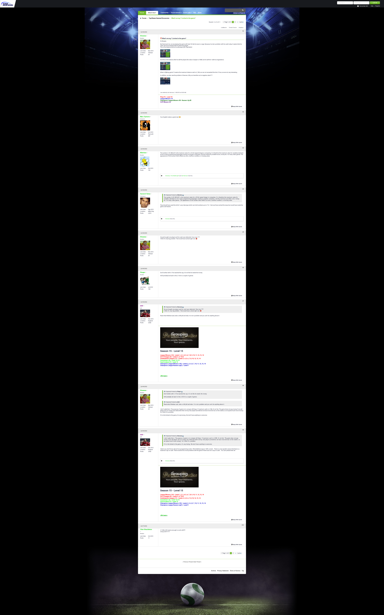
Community (164, 12)
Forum (142, 13)
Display (240, 27)
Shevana (167, 175)
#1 (243, 31)
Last (241, 22)
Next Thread (197, 562)
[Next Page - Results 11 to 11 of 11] (237, 22)
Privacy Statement (222, 570)
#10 (243, 525)
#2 (243, 112)
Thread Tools (232, 27)
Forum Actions (176, 12)
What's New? (152, 13)
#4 (243, 189)
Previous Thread (188, 562)
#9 (243, 430)
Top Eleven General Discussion (159, 18)
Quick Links (187, 12)
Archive (213, 570)
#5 (243, 232)
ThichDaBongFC (174, 175)
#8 (243, 385)
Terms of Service (235, 570)
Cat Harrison (185, 175)
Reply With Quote (237, 106)
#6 (243, 267)
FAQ (194, 12)
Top (243, 570)
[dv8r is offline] (145, 313)
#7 (243, 301)
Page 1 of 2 (227, 22)
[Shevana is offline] (145, 44)
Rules (200, 12)
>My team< (164, 376)
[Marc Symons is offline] (145, 125)
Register (377, 6)
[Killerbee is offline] (144, 162)
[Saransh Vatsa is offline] (145, 203)
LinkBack (223, 27)
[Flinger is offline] (145, 280)
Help (372, 6)
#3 (243, 148)
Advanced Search (239, 13)
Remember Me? (364, 6)
